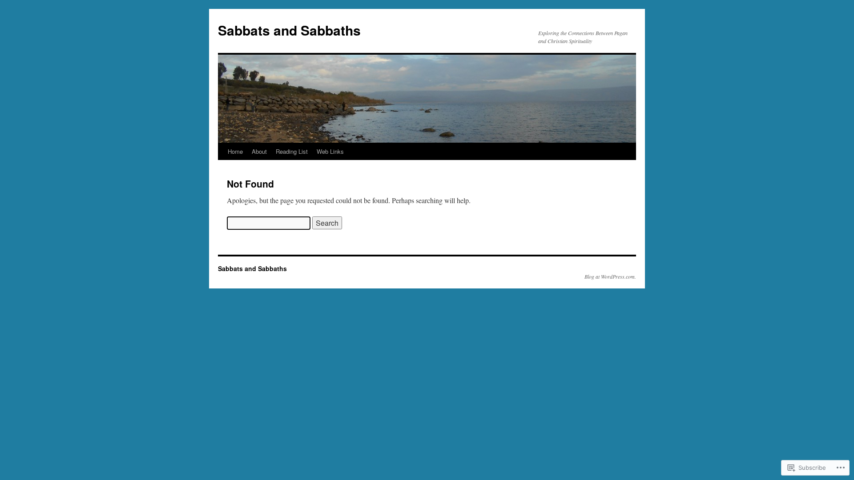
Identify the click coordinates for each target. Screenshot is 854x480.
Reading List (292, 151)
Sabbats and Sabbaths (289, 30)
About (259, 151)
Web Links (330, 151)
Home (235, 151)
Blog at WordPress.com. (610, 276)
